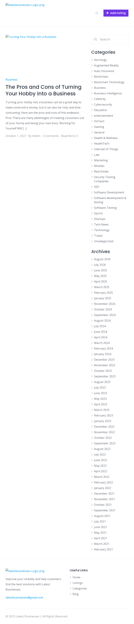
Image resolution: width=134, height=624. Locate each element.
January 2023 (102, 421)
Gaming (99, 127)
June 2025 (100, 270)
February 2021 (103, 549)
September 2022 (105, 443)
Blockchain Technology (109, 82)
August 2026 (102, 259)
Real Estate (101, 171)
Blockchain (101, 76)
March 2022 (101, 477)
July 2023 (100, 387)
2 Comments (51, 136)
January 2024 (102, 354)
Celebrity (100, 99)
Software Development (109, 192)
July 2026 (100, 265)
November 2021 (104, 499)
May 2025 (100, 276)
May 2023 (100, 399)
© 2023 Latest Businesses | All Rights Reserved (36, 616)
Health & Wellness (106, 138)
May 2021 (100, 533)
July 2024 (100, 326)
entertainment (103, 116)
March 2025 (101, 287)
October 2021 (103, 505)
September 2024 (105, 315)
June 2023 (100, 393)
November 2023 (104, 365)
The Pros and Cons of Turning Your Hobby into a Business (43, 90)
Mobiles (99, 166)
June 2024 (100, 332)
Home (76, 577)
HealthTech (101, 143)
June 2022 (100, 460)
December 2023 (104, 360)
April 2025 (100, 281)
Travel (98, 236)
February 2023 (103, 415)
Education (100, 110)
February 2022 (103, 482)
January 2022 (102, 488)
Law (96, 155)
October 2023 (103, 371)
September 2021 (105, 510)
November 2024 (104, 304)
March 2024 (101, 343)
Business (11, 79)
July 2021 (100, 521)
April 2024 (100, 337)
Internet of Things (106, 149)
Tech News (101, 224)
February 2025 (103, 293)
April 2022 (100, 471)
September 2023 (105, 376)
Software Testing (105, 208)
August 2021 (102, 516)
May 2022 (100, 466)
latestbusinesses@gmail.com (24, 597)
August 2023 (102, 382)
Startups (99, 219)
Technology (102, 230)
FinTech (99, 121)
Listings (78, 583)
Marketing (101, 160)
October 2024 (103, 309)
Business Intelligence (108, 93)
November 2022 (104, 432)
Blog (76, 594)
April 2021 (100, 538)
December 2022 (104, 426)
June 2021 (100, 527)
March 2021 (101, 544)
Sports (98, 213)
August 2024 (102, 320)
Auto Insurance (104, 71)
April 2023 (100, 404)
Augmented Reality (106, 65)
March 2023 (101, 410)
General (99, 132)
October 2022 (103, 438)
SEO (96, 187)
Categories (80, 588)
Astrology (100, 60)
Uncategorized (103, 241)
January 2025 (102, 298)
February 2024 (103, 348)
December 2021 (104, 493)
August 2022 (102, 449)
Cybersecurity (103, 104)
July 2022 (100, 454)
